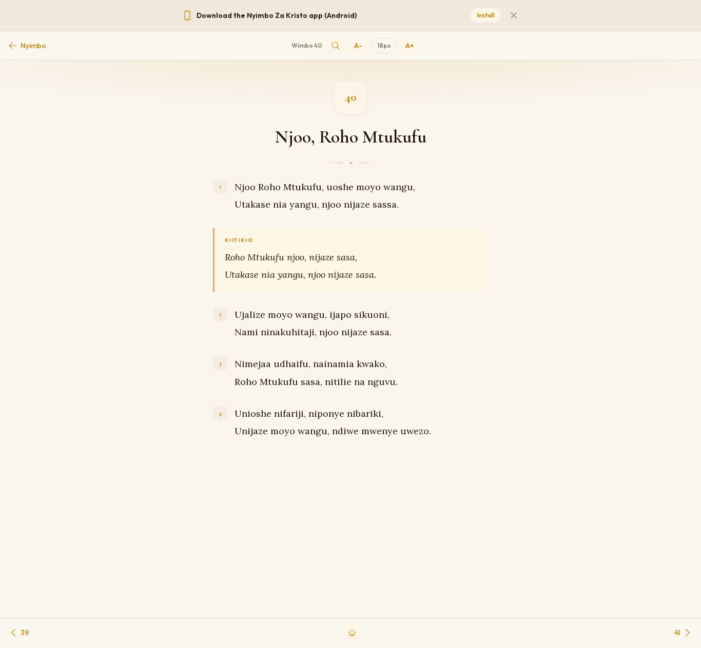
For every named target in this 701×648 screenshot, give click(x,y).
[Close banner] (513, 15)
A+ (409, 45)
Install (485, 15)
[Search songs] (335, 45)
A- (358, 45)
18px (384, 45)
